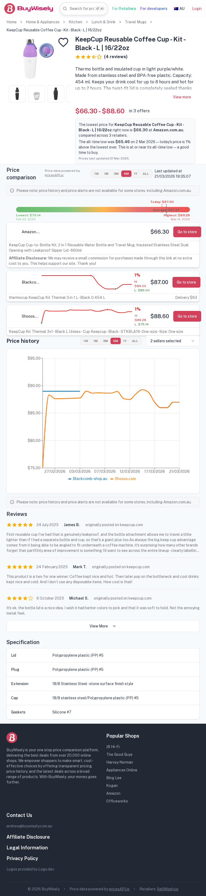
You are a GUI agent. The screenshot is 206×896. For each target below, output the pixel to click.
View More (99, 626)
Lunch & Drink (103, 22)
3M (116, 174)
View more (182, 97)
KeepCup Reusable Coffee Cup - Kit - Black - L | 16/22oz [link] (54, 30)
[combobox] (84, 8)
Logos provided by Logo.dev (30, 869)
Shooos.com (31, 316)
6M (126, 174)
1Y (135, 174)
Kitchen (75, 22)
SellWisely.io (167, 889)
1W (96, 174)
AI (102, 8)
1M (106, 174)
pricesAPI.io (54, 175)
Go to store (187, 232)
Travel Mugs (135, 22)
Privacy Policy (22, 858)
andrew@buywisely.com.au (29, 826)
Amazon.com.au (31, 232)
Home (11, 22)
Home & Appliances (43, 22)
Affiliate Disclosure (28, 837)
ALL (146, 174)
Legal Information (27, 847)
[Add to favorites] (63, 42)
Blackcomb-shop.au (31, 282)
